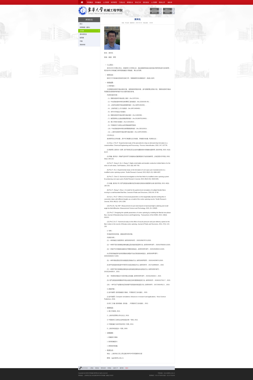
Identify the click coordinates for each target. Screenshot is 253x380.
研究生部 (103, 368)
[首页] (82, 2)
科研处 (109, 368)
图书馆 (121, 368)
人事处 (91, 368)
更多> (126, 368)
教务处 (97, 368)
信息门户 (115, 368)
